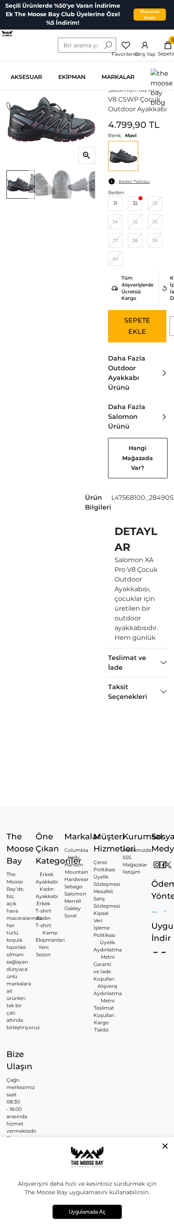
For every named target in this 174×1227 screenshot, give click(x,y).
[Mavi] (123, 156)
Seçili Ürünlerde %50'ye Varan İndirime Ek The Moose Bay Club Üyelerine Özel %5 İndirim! (62, 14)
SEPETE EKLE (137, 325)
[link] (138, 373)
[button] (138, 502)
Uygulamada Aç (87, 1212)
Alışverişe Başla (149, 14)
